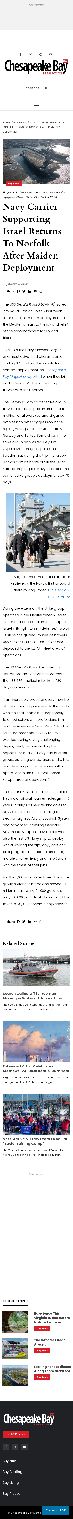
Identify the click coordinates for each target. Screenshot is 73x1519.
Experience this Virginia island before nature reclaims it (52, 1318)
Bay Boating (12, 1472)
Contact (32, 88)
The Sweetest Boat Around (49, 1342)
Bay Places (11, 1493)
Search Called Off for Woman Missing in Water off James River (32, 996)
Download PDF (56, 1510)
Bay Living (11, 1482)
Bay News (13, 183)
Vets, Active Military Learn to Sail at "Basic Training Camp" (35, 1141)
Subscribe (16, 1434)
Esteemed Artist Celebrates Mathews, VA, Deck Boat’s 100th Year (36, 1068)
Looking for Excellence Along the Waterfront (52, 1369)
